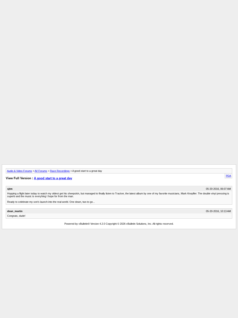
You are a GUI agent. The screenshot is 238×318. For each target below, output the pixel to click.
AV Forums (41, 170)
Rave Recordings (60, 170)
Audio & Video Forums (19, 170)
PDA (228, 175)
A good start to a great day (53, 178)
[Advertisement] (119, 12)
